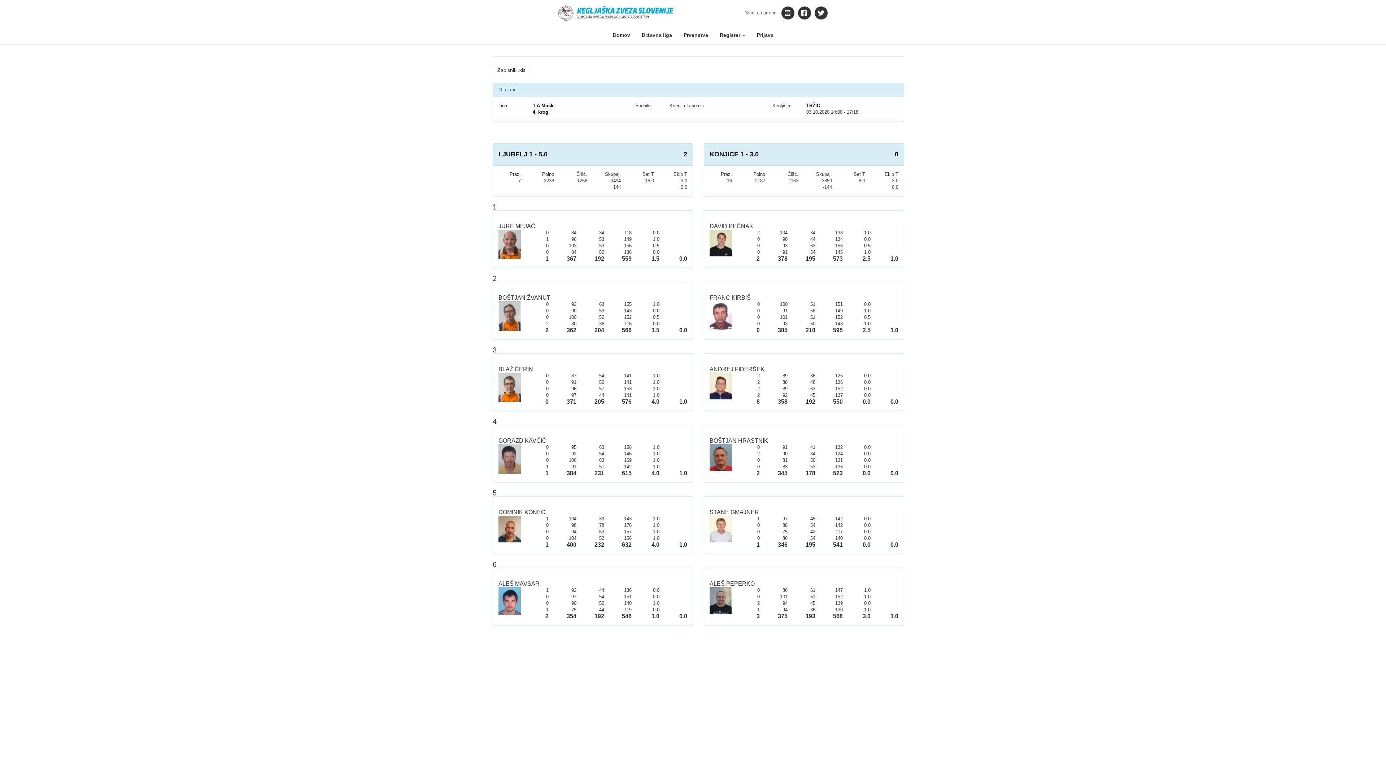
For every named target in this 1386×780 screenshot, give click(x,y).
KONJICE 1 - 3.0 (734, 154)
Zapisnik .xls (511, 70)
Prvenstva (696, 35)
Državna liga (657, 35)
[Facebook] (804, 13)
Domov (621, 35)
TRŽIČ (813, 105)
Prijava (765, 35)
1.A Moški (544, 105)
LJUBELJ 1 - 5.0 (523, 154)
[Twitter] (821, 13)
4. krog (540, 112)
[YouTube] (787, 13)
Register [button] (731, 35)
